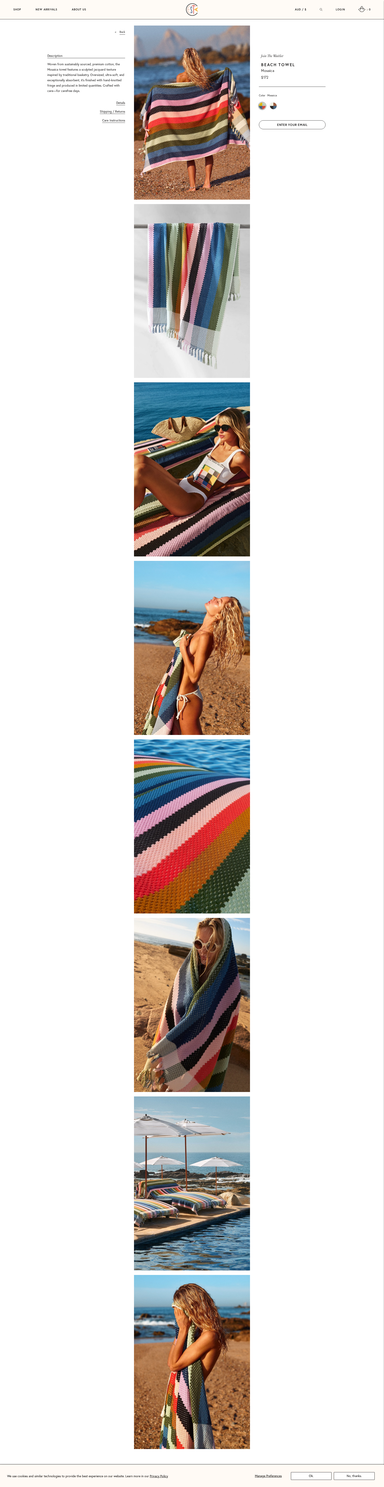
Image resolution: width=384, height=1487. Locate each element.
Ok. (311, 1476)
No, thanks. (354, 1476)
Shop (17, 9)
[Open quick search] (321, 9)
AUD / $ (300, 9)
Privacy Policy (159, 1476)
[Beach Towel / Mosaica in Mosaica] (262, 106)
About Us (79, 9)
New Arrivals (46, 9)
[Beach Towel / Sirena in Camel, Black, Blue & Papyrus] (273, 106)
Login (340, 9)
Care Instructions (113, 120)
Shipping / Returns (112, 111)
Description (54, 56)
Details (120, 103)
